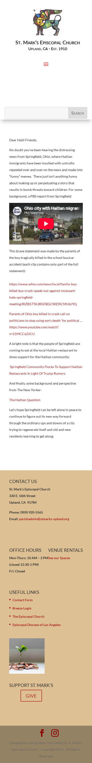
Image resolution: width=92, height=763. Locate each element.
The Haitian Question (24, 400)
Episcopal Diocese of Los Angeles (37, 625)
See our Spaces (59, 558)
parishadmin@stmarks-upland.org (44, 519)
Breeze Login (22, 608)
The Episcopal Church (28, 616)
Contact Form (23, 600)
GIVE (31, 696)
